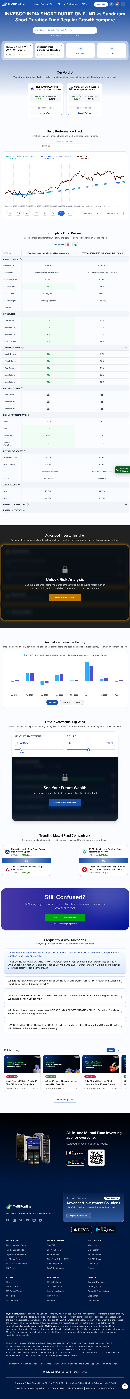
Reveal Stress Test (65, 597)
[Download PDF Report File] (68, 244)
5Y (61, 213)
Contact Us (93, 1263)
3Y (53, 213)
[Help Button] (125, 1386)
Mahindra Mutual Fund (99, 1343)
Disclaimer (93, 1295)
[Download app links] (75, 1153)
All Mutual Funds (13, 1259)
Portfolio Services (55, 1268)
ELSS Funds (45, 1363)
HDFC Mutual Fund (67, 1346)
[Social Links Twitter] (20, 1220)
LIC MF (60, 1349)
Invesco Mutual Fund (44, 1349)
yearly (79, 702)
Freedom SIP (53, 1254)
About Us (92, 1245)
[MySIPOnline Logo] (13, 4)
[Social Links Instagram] (34, 1220)
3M (18, 213)
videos (120, 1050)
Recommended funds (16, 1245)
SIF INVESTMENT (55, 1250)
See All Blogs (63, 1099)
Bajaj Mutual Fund (55, 1343)
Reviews (51, 1300)
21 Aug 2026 (112, 213)
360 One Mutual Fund (77, 1343)
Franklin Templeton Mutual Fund (56, 1352)
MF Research (12, 1286)
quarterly (66, 702)
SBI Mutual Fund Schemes (38, 1355)
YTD (36, 213)
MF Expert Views (14, 1291)
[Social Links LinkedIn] (14, 1220)
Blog (8, 1282)
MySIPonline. (62, 1372)
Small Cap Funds (93, 1363)
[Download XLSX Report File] (75, 244)
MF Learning (12, 1300)
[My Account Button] (124, 4)
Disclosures (93, 1300)
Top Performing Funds (16, 1254)
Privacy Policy (94, 1286)
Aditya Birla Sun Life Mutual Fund (94, 1346)
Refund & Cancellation (98, 1291)
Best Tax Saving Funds (16, 1263)
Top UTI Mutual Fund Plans (86, 1352)
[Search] (111, 4)
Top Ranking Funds (15, 1250)
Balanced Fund (75, 1363)
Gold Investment (54, 1263)
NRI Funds (10, 1268)
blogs (111, 1050)
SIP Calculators (54, 1282)
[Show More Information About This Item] (21, 259)
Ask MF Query (94, 1259)
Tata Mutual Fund (109, 1352)
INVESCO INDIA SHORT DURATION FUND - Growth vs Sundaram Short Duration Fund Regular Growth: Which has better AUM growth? (63, 997)
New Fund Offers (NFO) (58, 1259)
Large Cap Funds (29, 1363)
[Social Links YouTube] (27, 1220)
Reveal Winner (45, 113)
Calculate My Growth (65, 802)
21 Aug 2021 (89, 213)
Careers (91, 1268)
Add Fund (80, 53)
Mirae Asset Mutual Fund (44, 1346)
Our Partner (93, 1250)
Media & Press (94, 1254)
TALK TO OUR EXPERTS (65, 917)
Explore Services (77, 1215)
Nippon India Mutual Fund (65, 1355)
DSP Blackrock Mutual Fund (79, 1349)
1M (10, 213)
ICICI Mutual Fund (36, 1343)
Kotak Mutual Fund (14, 1355)
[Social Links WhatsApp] (40, 1220)
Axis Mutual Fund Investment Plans (22, 1352)
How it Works (53, 1295)
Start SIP (51, 1245)
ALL (70, 213)
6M (27, 213)
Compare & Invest (55, 1291)
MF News (10, 1295)
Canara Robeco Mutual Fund (19, 1349)
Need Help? (101, 4)
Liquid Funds (60, 1363)
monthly (52, 702)
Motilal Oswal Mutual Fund (18, 1346)
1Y (45, 213)
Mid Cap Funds (110, 1363)
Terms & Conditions (97, 1282)
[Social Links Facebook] (7, 1220)
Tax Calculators (54, 1286)
